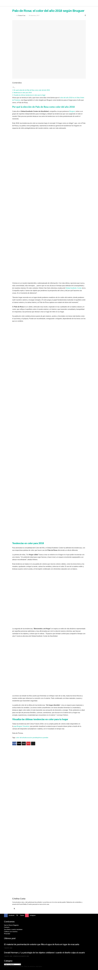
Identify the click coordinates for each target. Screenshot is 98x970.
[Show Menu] (5, 3)
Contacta (6, 927)
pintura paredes (43, 737)
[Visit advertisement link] (49, 783)
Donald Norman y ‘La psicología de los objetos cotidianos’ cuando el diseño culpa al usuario (44, 952)
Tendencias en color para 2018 (23, 92)
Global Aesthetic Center (74, 288)
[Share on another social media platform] (33, 743)
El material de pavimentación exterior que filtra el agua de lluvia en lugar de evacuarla (41, 944)
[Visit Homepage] (49, 3)
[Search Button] (93, 3)
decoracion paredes (31, 737)
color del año (20, 737)
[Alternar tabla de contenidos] (13, 88)
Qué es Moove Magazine (11, 925)
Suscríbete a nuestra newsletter (13, 929)
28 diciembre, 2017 (34, 15)
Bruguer (72, 111)
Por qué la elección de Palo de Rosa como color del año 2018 (32, 90)
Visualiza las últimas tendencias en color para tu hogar (29, 95)
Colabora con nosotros (10, 931)
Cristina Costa (21, 15)
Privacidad (7, 933)
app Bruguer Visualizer (21, 726)
